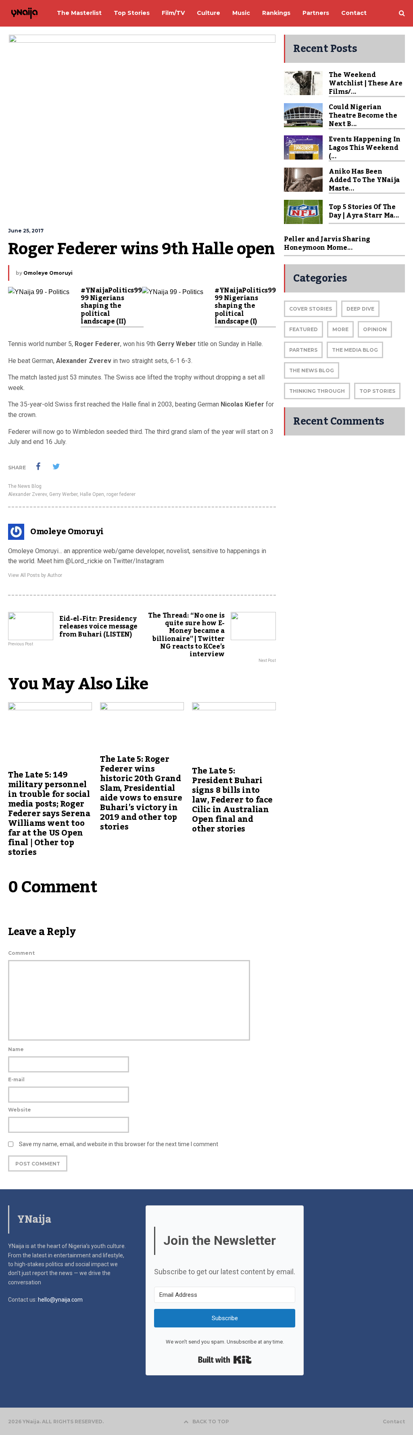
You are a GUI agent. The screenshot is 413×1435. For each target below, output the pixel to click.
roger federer (121, 494)
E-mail (16, 1079)
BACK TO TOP (210, 1421)
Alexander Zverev (27, 494)
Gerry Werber (63, 494)
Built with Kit (225, 1359)
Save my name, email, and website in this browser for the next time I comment (118, 1144)
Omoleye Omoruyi (48, 273)
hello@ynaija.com (60, 1299)
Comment (21, 953)
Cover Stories (310, 309)
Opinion (375, 329)
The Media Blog (355, 350)
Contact (394, 1422)
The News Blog (25, 486)
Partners (303, 350)
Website (19, 1110)
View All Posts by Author (35, 575)
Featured (303, 329)
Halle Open (92, 494)
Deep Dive (360, 309)
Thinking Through (317, 391)
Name (16, 1049)
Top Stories (377, 391)
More (340, 329)
